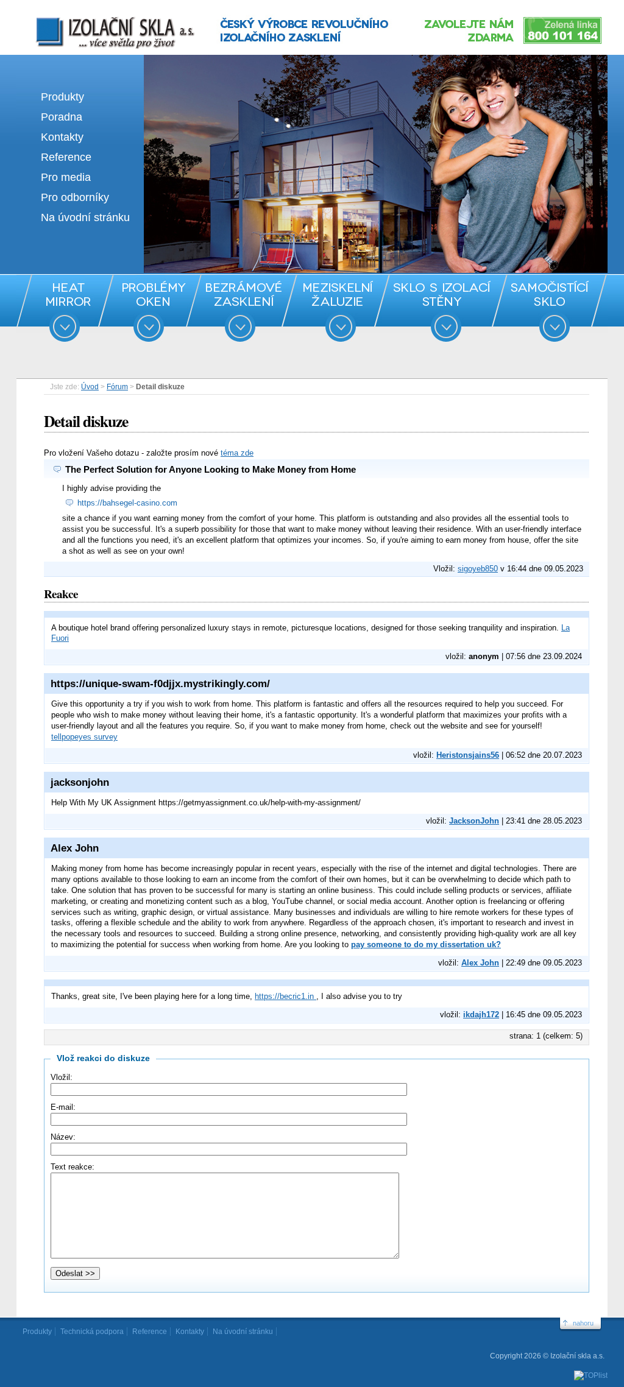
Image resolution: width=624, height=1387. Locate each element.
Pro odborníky (75, 197)
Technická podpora (92, 1331)
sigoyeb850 (478, 568)
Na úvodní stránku (85, 217)
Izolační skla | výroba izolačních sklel (98, 17)
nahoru (583, 1323)
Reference (66, 157)
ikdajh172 (481, 1014)
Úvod (90, 386)
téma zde (237, 452)
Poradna (61, 117)
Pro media (66, 177)
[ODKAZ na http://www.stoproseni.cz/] (312, 270)
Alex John (480, 962)
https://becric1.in (285, 996)
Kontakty (62, 137)
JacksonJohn (474, 820)
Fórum (117, 386)
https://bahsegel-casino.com (127, 502)
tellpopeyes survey (84, 736)
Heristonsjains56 (467, 755)
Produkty (62, 97)
